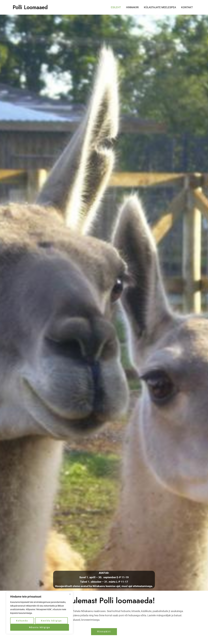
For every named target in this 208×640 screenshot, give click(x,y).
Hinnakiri (132, 7)
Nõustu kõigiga (39, 627)
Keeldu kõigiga (51, 620)
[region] (39, 613)
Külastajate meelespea (160, 7)
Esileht (116, 7)
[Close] (70, 594)
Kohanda (22, 620)
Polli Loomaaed (30, 7)
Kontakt (187, 7)
